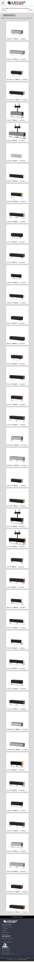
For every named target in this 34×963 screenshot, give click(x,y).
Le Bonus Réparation (7, 942)
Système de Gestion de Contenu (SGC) (19, 957)
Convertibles (5, 929)
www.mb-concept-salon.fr (8, 954)
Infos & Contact (6, 952)
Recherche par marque (7, 938)
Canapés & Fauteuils (7, 927)
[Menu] (3, 3)
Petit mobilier (5, 8)
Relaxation (4, 930)
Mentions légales (6, 950)
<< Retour (30, 10)
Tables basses (5, 932)
